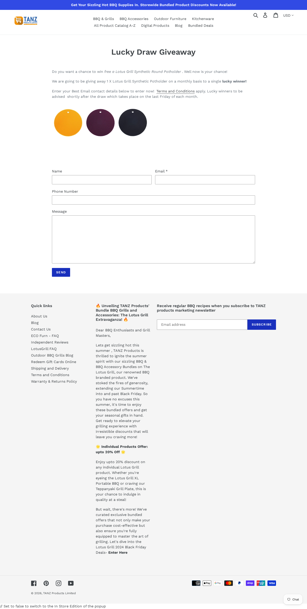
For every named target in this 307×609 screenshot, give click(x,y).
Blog (35, 323)
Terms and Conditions (175, 91)
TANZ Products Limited (59, 593)
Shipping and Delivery (50, 368)
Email (161, 171)
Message (59, 211)
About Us (39, 316)
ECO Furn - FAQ (45, 336)
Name (57, 171)
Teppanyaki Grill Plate (114, 489)
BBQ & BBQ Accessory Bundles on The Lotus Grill (123, 366)
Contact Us (41, 329)
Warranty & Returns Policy (54, 381)
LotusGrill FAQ (44, 349)
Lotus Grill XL (127, 478)
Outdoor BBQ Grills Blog (52, 355)
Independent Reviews (49, 342)
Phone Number (65, 191)
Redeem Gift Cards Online (53, 362)
